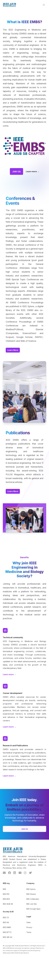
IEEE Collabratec (32, 899)
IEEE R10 (6, 894)
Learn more (32, 171)
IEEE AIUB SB (8, 904)
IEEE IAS (6, 922)
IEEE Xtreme (31, 894)
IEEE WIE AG (7, 937)
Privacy (29, 927)
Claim (28, 922)
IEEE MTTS (7, 932)
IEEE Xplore (30, 889)
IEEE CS (6, 917)
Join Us (16, 171)
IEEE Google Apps (33, 909)
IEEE (4, 889)
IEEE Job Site (31, 904)
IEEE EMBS (7, 927)
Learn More (12, 350)
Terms (28, 932)
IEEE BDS (6, 899)
